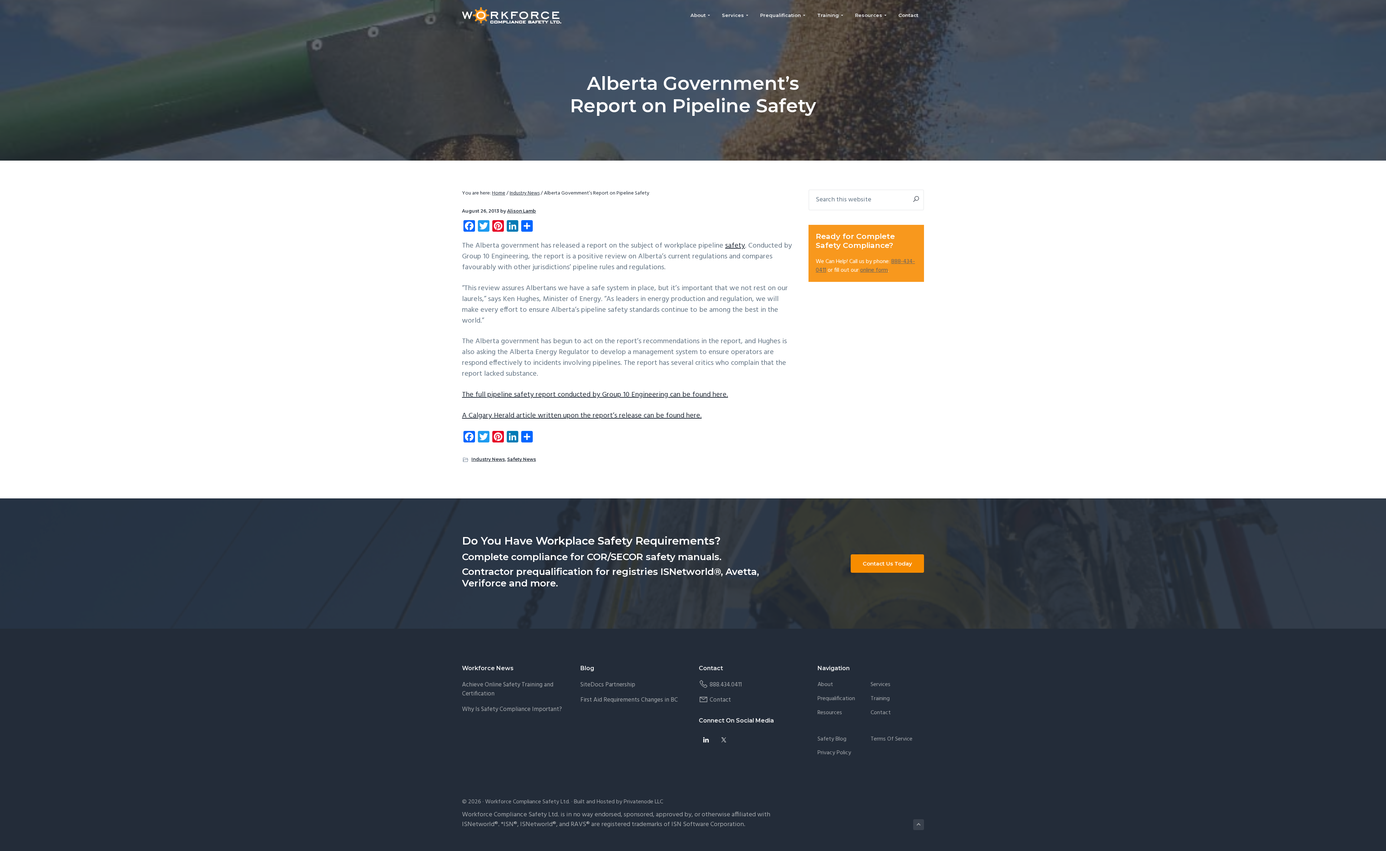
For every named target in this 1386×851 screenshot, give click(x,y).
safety (735, 246)
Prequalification (836, 698)
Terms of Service (891, 739)
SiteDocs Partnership (607, 685)
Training (880, 698)
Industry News (488, 459)
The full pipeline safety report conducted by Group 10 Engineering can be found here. (595, 395)
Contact (720, 700)
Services (880, 684)
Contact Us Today (887, 563)
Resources (830, 712)
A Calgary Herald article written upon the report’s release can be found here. (582, 416)
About (825, 684)
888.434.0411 (726, 685)
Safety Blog (832, 739)
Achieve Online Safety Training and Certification (507, 689)
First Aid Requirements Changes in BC (629, 700)
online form (874, 270)
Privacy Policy (834, 753)
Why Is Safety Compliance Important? (512, 709)
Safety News (521, 459)
